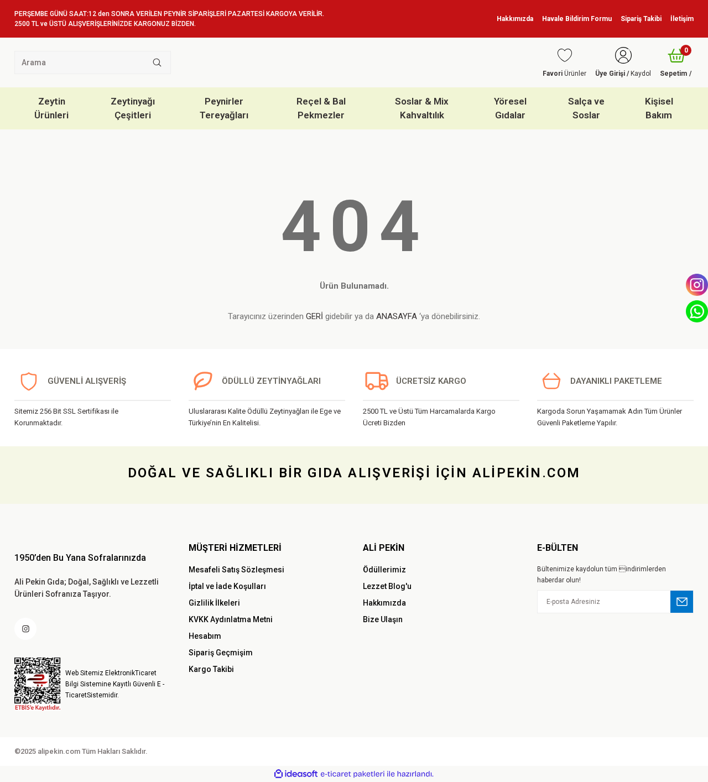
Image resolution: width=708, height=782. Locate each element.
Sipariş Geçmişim (221, 652)
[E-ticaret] (352, 774)
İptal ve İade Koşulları (227, 586)
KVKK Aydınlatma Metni (231, 619)
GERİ (314, 316)
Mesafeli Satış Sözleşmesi (236, 569)
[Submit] (682, 601)
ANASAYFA (396, 316)
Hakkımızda (384, 602)
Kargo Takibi (211, 669)
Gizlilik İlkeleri (214, 602)
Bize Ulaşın (383, 619)
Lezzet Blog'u (387, 586)
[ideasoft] (296, 774)
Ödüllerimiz (384, 569)
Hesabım (205, 636)
